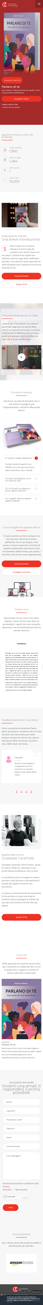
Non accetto (36, 1292)
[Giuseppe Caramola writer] (21, 357)
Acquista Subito (21, 564)
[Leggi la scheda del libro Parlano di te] (21, 1009)
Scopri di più (21, 284)
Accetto (25, 1292)
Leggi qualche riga (10, 104)
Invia (10, 1207)
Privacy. (6, 1186)
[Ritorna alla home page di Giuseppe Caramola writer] (21, 1289)
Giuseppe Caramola (21, 572)
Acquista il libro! (21, 99)
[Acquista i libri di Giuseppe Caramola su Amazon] (21, 1263)
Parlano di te (8, 1045)
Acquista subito (21, 276)
